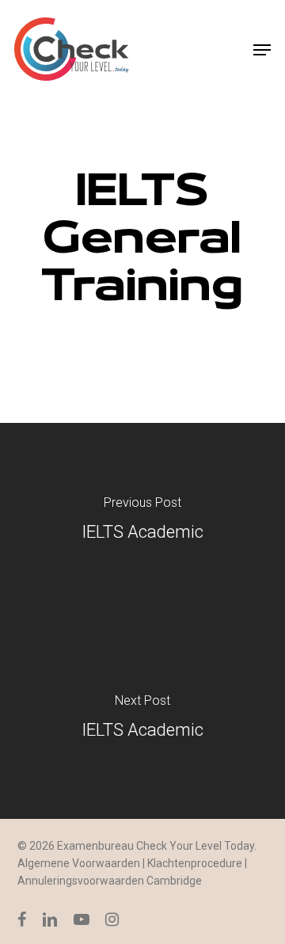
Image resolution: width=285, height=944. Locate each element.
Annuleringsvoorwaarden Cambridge (109, 880)
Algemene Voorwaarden (78, 863)
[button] (262, 50)
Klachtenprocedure (194, 863)
